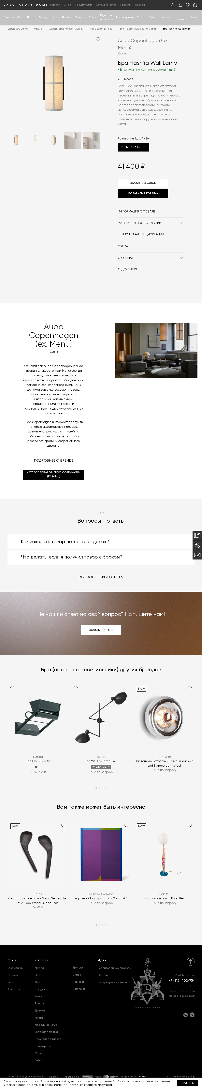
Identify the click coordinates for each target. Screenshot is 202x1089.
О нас (12, 960)
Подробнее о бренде (53, 460)
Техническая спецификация (141, 234)
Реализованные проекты (114, 968)
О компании (15, 968)
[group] (37, 731)
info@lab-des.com (184, 975)
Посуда (43, 17)
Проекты (125, 5)
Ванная (67, 17)
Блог (10, 982)
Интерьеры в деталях (112, 982)
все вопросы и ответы (101, 577)
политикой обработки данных (121, 1081)
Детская (80, 17)
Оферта (53, 1077)
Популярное (43, 1046)
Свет (20, 17)
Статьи (103, 975)
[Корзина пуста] (195, 5)
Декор (31, 17)
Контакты (13, 989)
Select (194, 17)
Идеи (102, 960)
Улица (93, 17)
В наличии (79, 989)
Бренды (140, 5)
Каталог (42, 960)
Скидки (153, 17)
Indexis (143, 1077)
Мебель (9, 17)
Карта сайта (72, 1077)
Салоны (12, 975)
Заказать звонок (143, 183)
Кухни (55, 17)
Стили (39, 1053)
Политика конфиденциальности (25, 1077)
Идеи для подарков (48, 1039)
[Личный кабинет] (180, 5)
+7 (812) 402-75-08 (182, 983)
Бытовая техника (46, 1032)
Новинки (167, 17)
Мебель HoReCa (46, 1025)
